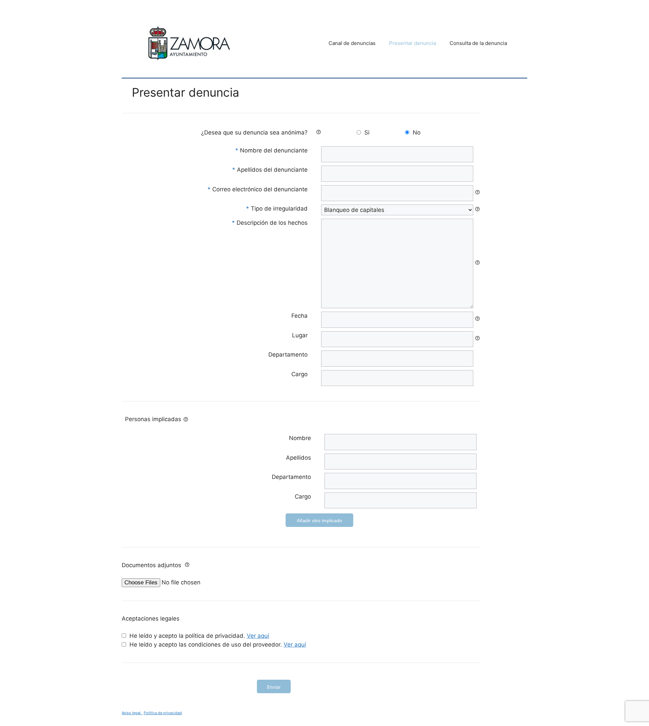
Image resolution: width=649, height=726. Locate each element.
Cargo (299, 374)
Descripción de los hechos (270, 222)
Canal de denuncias (352, 43)
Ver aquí (258, 635)
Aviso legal (132, 712)
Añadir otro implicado (319, 520)
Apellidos (298, 457)
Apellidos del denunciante (270, 169)
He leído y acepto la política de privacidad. (199, 635)
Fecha (299, 315)
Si (366, 132)
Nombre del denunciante (271, 150)
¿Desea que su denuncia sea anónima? (254, 132)
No (416, 132)
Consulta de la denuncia (478, 43)
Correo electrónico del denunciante (258, 189)
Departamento (288, 354)
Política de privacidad (163, 712)
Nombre (300, 438)
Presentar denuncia (412, 43)
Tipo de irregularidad (277, 208)
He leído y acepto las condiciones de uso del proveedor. (217, 644)
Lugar (300, 335)
